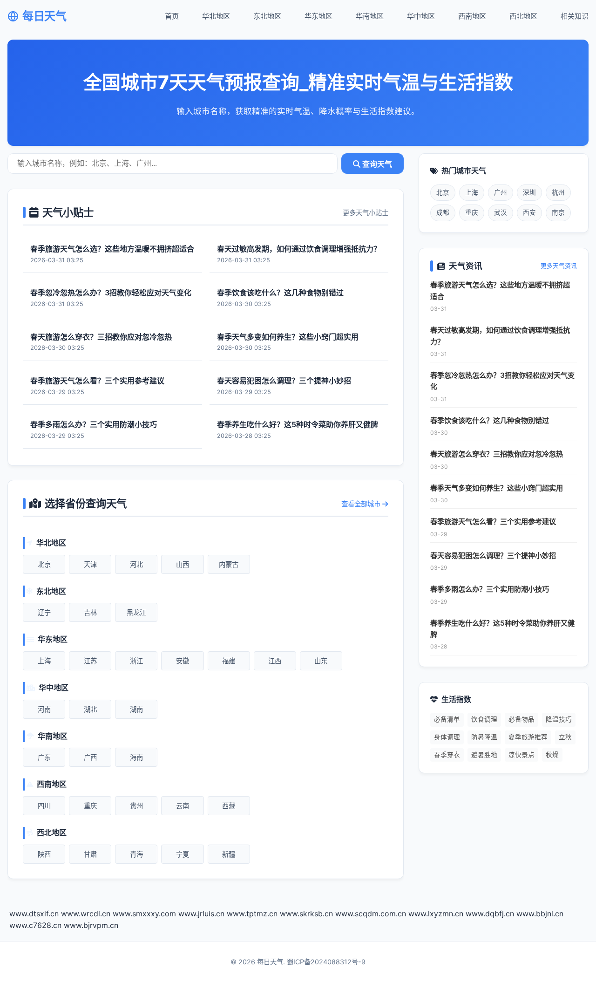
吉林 (90, 612)
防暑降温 (484, 737)
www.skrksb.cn (306, 913)
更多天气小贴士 (365, 213)
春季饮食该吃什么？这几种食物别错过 (489, 420)
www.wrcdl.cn (85, 913)
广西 (90, 757)
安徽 (182, 661)
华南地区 (370, 16)
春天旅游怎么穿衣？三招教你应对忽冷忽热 (496, 454)
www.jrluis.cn (201, 913)
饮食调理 (484, 719)
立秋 (565, 737)
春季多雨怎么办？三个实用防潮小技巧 (489, 589)
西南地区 (472, 16)
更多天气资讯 (559, 265)
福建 (228, 661)
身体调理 (447, 737)
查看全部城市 (361, 504)
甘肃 (90, 854)
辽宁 (44, 612)
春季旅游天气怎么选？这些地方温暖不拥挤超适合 (500, 290)
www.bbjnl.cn (539, 913)
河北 (136, 564)
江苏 (90, 661)
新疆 (228, 854)
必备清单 (447, 719)
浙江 (136, 661)
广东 (44, 757)
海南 (136, 757)
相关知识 (575, 16)
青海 (136, 854)
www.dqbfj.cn (490, 913)
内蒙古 (228, 564)
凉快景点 (521, 754)
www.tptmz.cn (252, 913)
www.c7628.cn (35, 925)
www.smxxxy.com (144, 913)
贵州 (136, 806)
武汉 (500, 212)
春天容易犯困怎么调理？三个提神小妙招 (493, 555)
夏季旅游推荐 (528, 737)
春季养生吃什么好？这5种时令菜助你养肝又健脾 (502, 629)
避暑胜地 (484, 754)
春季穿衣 (447, 754)
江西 (274, 661)
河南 (44, 709)
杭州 (558, 192)
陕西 (44, 854)
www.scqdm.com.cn (370, 913)
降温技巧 (559, 719)
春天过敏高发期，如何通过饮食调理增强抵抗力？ (500, 336)
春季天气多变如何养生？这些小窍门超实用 (496, 488)
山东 (320, 661)
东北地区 (267, 16)
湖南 (136, 709)
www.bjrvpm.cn (91, 925)
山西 (182, 564)
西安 (529, 212)
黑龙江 (136, 612)
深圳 (529, 192)
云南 (182, 806)
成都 (442, 212)
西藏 (228, 806)
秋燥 (552, 754)
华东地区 (318, 16)
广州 (500, 192)
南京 (558, 212)
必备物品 (521, 719)
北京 (44, 564)
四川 (44, 806)
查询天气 (376, 164)
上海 (44, 661)
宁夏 (182, 854)
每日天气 (44, 16)
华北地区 (216, 16)
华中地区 (421, 16)
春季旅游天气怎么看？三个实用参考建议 (493, 521)
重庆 (90, 806)
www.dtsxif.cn (34, 913)
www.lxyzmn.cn (435, 913)
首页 (172, 16)
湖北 (90, 709)
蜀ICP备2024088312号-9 (326, 962)
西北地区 (523, 16)
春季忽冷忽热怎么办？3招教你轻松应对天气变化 (502, 381)
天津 (90, 564)
